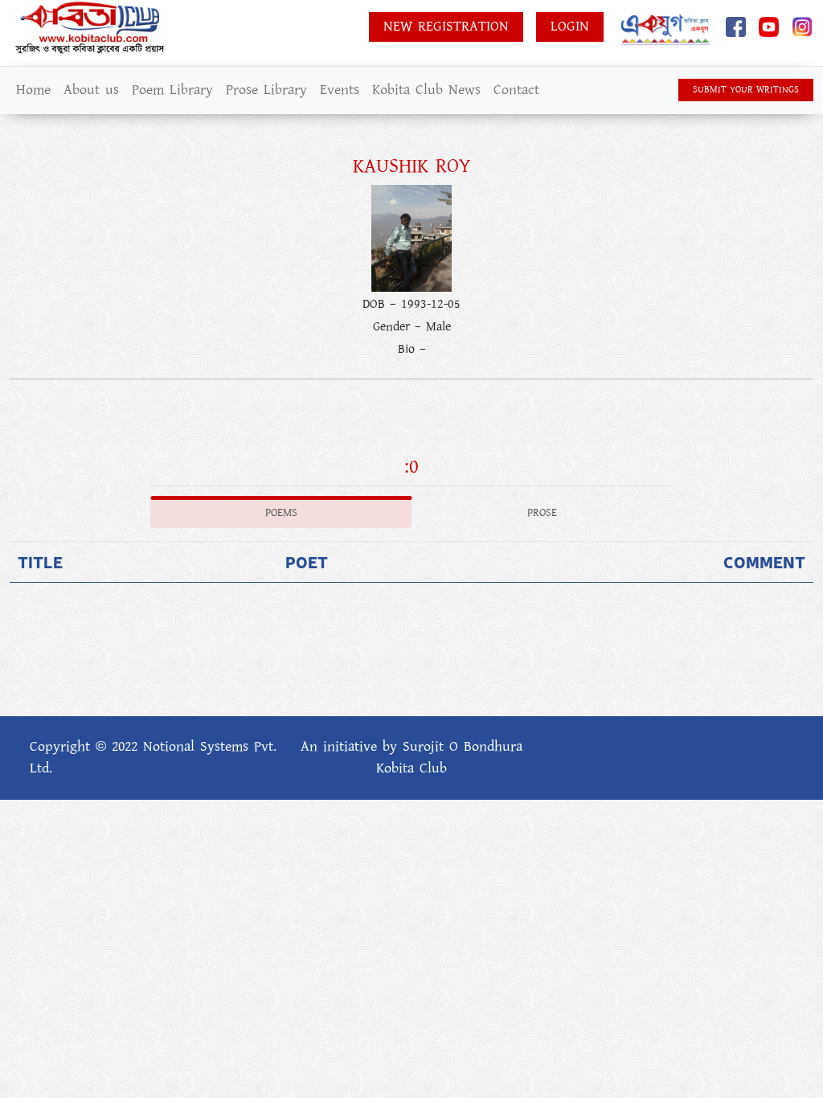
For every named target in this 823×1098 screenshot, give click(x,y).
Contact (516, 90)
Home (33, 90)
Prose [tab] (542, 513)
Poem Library (172, 90)
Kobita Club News (426, 90)
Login (570, 26)
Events (339, 90)
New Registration (446, 26)
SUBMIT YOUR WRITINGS (746, 89)
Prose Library (266, 90)
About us (91, 90)
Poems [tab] (281, 513)
